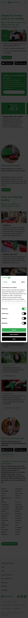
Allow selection (14, 334)
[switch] (24, 313)
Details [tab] (14, 282)
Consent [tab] (5, 282)
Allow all (14, 330)
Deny (14, 339)
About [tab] (23, 282)
